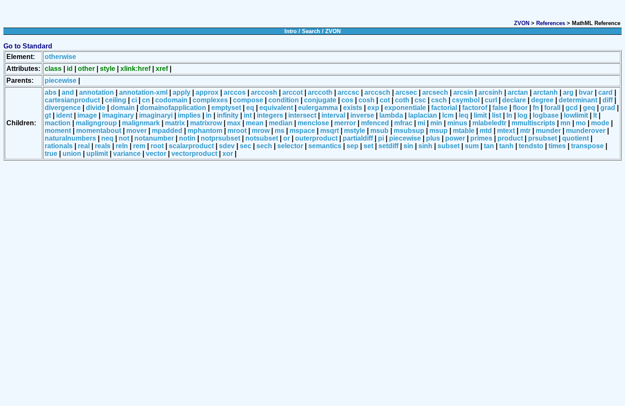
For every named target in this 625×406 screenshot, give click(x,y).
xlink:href (135, 68)
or (286, 138)
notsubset (261, 138)
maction (58, 123)
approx (207, 92)
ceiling (115, 100)
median (281, 123)
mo (581, 123)
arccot (292, 92)
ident (64, 115)
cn (146, 100)
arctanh (545, 92)
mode (600, 123)
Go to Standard (27, 46)
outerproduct (316, 138)
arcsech (435, 92)
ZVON (521, 23)
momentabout (98, 130)
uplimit (97, 153)
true (51, 153)
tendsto (531, 145)
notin (187, 138)
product (510, 138)
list (496, 115)
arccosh (264, 92)
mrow (261, 130)
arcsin (463, 92)
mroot (237, 130)
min (436, 123)
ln (509, 115)
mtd (486, 130)
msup (438, 130)
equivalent (276, 107)
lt (595, 115)
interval (333, 115)
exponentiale (405, 107)
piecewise (61, 80)
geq (589, 107)
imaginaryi (156, 115)
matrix (175, 123)
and (68, 92)
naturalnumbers (70, 138)
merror (345, 123)
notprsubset (220, 138)
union (71, 153)
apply (181, 92)
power (455, 138)
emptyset (226, 107)
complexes (210, 100)
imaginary (118, 115)
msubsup (409, 130)
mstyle (354, 130)
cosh (366, 100)
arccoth (320, 92)
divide (95, 107)
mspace (302, 130)
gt (48, 115)
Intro (290, 31)
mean (255, 123)
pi (381, 138)
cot (385, 100)
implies (189, 115)
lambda (391, 115)
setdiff (388, 145)
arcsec (406, 92)
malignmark (141, 123)
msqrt (329, 130)
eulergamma (318, 107)
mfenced (375, 123)
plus (433, 138)
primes (481, 138)
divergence (63, 107)
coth (402, 100)
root (157, 145)
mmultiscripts (533, 123)
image (87, 115)
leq (464, 115)
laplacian (422, 115)
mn (565, 123)
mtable (463, 130)
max (234, 123)
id (70, 68)
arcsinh (490, 92)
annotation (96, 92)
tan (489, 145)
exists (352, 107)
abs (51, 92)
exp (373, 107)
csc (420, 100)
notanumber (154, 138)
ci (134, 100)
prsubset (542, 138)
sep (352, 145)
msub (379, 130)
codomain (171, 100)
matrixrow (206, 123)
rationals (59, 145)
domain (123, 107)
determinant (578, 100)
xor (227, 153)
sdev (227, 145)
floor (520, 107)
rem (139, 145)
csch (439, 100)
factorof (474, 107)
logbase (546, 115)
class (53, 68)
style (107, 68)
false (500, 107)
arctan (518, 92)
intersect (302, 115)
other (86, 68)
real (84, 145)
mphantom (205, 130)
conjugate (320, 100)
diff (607, 100)
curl (491, 100)
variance (127, 153)
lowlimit (576, 115)
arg (568, 92)
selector (290, 145)
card (605, 92)
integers (270, 115)
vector (156, 153)
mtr (525, 130)
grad (607, 107)
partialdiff (358, 138)
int (248, 115)
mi (421, 123)
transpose (587, 145)
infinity (228, 115)
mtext (506, 130)
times (557, 145)
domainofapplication (173, 107)
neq (107, 138)
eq (250, 107)
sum (472, 145)
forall (552, 107)
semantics (324, 145)
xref (162, 68)
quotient (575, 138)
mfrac (403, 123)
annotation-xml (143, 92)
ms (279, 130)
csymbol (466, 100)
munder (548, 130)
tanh (506, 145)
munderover (585, 130)
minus (457, 123)
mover (136, 130)
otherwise (60, 56)
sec (245, 145)
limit (480, 115)
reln (122, 145)
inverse (362, 115)
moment (58, 130)
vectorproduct (194, 153)
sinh (425, 145)
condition (283, 100)
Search (311, 31)
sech (264, 145)
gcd (571, 107)
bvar (586, 92)
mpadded (167, 130)
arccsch (377, 92)
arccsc (348, 92)
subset (449, 145)
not (124, 138)
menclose (313, 123)
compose (248, 100)
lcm (448, 115)
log (522, 115)
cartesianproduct (72, 100)
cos (347, 100)
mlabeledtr (489, 123)
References (550, 23)
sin (408, 145)
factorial (444, 107)
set (368, 145)
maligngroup (96, 123)
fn (536, 107)
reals (103, 145)
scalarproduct (191, 145)
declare (514, 100)
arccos (235, 92)
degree (542, 100)
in (209, 115)
